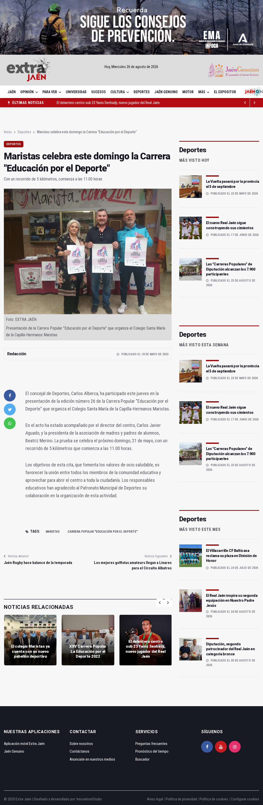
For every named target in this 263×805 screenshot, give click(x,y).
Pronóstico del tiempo (151, 751)
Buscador (142, 759)
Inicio (8, 132)
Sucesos (98, 92)
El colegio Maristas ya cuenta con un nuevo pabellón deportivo (30, 651)
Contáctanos (79, 751)
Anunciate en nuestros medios (92, 759)
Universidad (76, 92)
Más (201, 92)
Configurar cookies (245, 799)
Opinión (27, 92)
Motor (188, 92)
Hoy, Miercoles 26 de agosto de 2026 (131, 67)
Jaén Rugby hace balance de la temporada (38, 562)
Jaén (11, 92)
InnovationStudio (89, 799)
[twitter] (10, 409)
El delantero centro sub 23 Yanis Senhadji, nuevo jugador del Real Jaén (108, 102)
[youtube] (221, 747)
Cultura (117, 92)
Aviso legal (155, 799)
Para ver (49, 92)
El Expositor (225, 92)
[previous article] (254, 102)
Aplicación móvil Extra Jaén (24, 743)
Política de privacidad (181, 799)
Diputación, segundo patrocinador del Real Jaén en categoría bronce (230, 649)
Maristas (53, 531)
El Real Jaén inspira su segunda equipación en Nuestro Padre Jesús (232, 600)
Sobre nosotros (81, 743)
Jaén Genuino (166, 92)
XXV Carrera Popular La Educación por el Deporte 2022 (88, 651)
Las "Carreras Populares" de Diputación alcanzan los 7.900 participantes (230, 269)
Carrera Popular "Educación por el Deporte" (103, 531)
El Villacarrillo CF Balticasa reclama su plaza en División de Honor (231, 556)
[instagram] (235, 747)
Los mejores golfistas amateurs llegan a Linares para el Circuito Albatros (132, 565)
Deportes (142, 92)
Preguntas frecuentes (151, 743)
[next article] (245, 102)
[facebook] (10, 395)
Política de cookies (214, 799)
